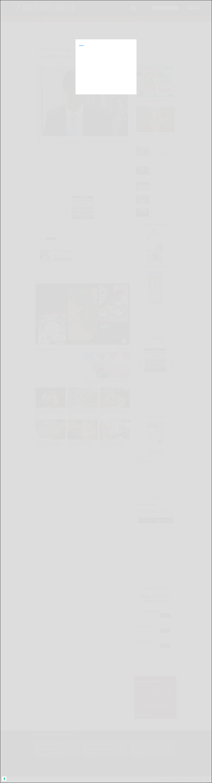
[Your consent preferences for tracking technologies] (4, 778)
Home (81, 45)
